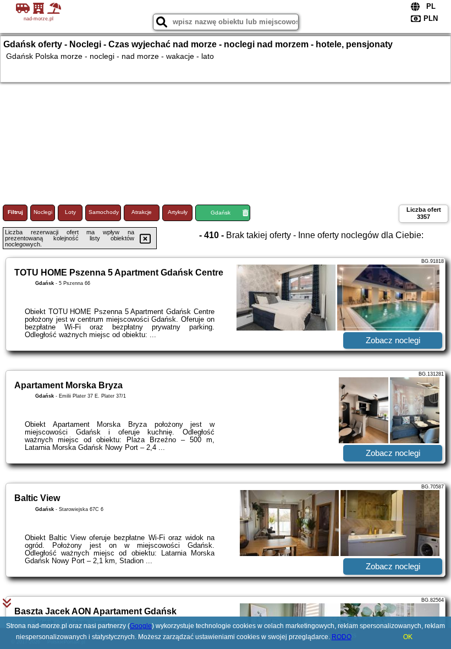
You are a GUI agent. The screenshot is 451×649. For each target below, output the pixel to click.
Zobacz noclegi (393, 340)
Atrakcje (141, 212)
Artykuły (178, 212)
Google (141, 626)
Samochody (104, 212)
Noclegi (43, 212)
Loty (70, 212)
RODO (341, 637)
